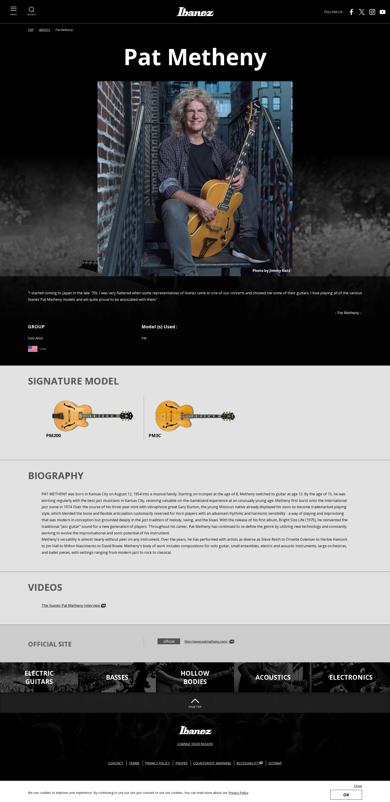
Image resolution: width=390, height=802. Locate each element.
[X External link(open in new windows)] (362, 12)
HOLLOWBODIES (195, 677)
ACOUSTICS (273, 677)
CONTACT (115, 763)
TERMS (134, 763)
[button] (13, 11)
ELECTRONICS (351, 677)
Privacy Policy (238, 792)
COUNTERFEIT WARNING (212, 763)
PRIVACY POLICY (157, 763)
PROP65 (181, 763)
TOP (31, 30)
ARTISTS (44, 30)
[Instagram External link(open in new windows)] (372, 12)
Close (358, 786)
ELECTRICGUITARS (39, 677)
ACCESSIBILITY (248, 763)
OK (346, 794)
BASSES (117, 677)
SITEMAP (275, 763)
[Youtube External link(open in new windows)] (382, 12)
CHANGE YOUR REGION (195, 744)
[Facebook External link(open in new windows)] (351, 12)
